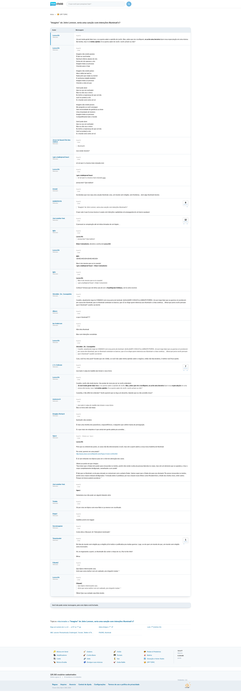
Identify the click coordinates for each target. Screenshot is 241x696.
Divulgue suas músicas (95, 662)
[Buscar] (128, 4)
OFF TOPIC (64, 14)
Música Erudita (62, 662)
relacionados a (95, 621)
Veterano (55, 37)
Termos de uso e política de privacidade (123, 684)
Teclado (119, 655)
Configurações (99, 684)
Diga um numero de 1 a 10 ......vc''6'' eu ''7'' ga (65, 627)
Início (52, 14)
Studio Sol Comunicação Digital (188, 685)
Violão (119, 652)
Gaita (88, 659)
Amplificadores (62, 655)
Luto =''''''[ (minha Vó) (154, 627)
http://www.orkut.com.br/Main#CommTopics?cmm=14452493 (96, 454)
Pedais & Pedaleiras (154, 652)
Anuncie (72, 684)
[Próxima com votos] (187, 206)
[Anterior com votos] (184, 223)
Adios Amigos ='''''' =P (106, 627)
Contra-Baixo (91, 655)
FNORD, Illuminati (105, 633)
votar (78, 50)
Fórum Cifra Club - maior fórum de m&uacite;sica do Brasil (56, 4)
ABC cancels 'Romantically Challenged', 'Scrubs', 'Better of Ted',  (72, 633)
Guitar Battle (121, 662)
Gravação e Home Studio (155, 659)
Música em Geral (62, 652)
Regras (55, 684)
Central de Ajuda (84, 684)
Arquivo (63, 684)
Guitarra (89, 652)
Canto (59, 659)
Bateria (149, 655)
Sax (118, 659)
